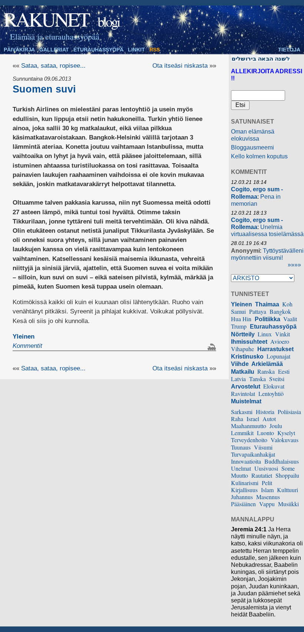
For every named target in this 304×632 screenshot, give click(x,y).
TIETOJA (289, 50)
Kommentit (27, 345)
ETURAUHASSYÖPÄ (98, 50)
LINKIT (136, 50)
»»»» (294, 265)
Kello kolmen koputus (259, 156)
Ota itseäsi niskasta (180, 65)
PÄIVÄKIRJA (19, 50)
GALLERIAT (54, 50)
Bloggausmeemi (252, 147)
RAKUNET (46, 19)
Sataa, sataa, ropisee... (53, 65)
